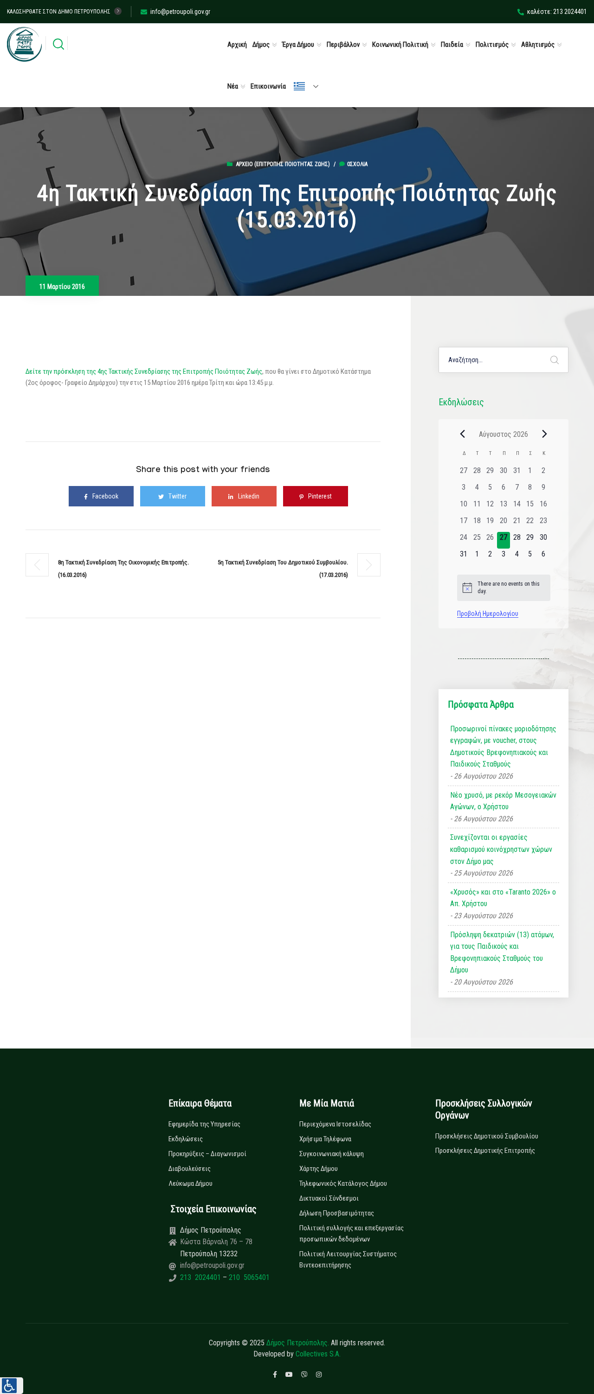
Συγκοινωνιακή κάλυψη (331, 1154)
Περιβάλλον (343, 44)
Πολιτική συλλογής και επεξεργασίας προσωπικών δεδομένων (351, 1233)
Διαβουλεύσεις (189, 1168)
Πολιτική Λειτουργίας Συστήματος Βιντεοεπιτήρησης (348, 1259)
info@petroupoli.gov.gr (180, 11)
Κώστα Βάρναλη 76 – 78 (216, 1241)
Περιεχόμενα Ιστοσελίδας (335, 1124)
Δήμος (261, 44)
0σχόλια (357, 164)
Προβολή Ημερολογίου (487, 613)
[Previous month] (462, 434)
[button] (11, 1385)
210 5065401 (248, 1277)
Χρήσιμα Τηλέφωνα (325, 1139)
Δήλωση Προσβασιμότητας (336, 1213)
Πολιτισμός (492, 44)
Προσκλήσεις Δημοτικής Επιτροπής (485, 1150)
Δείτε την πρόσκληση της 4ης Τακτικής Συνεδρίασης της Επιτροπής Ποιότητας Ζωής (144, 371)
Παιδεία (452, 44)
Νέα (232, 86)
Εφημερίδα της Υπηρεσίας (204, 1124)
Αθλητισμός (538, 44)
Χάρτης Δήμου (318, 1168)
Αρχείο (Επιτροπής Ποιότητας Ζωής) (283, 164)
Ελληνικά (310, 86)
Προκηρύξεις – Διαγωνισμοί (207, 1154)
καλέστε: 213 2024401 (557, 11)
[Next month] (544, 434)
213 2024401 (201, 1277)
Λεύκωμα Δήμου (190, 1183)
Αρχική (237, 44)
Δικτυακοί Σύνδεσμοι (329, 1198)
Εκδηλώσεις (185, 1139)
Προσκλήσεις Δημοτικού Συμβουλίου (486, 1136)
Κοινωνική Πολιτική (400, 44)
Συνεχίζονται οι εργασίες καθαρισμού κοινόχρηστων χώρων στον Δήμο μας (501, 849)
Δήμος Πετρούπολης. (297, 1342)
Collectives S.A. (318, 1353)
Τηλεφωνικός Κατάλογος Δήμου (343, 1183)
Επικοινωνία (268, 86)
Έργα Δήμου (298, 44)
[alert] (503, 588)
